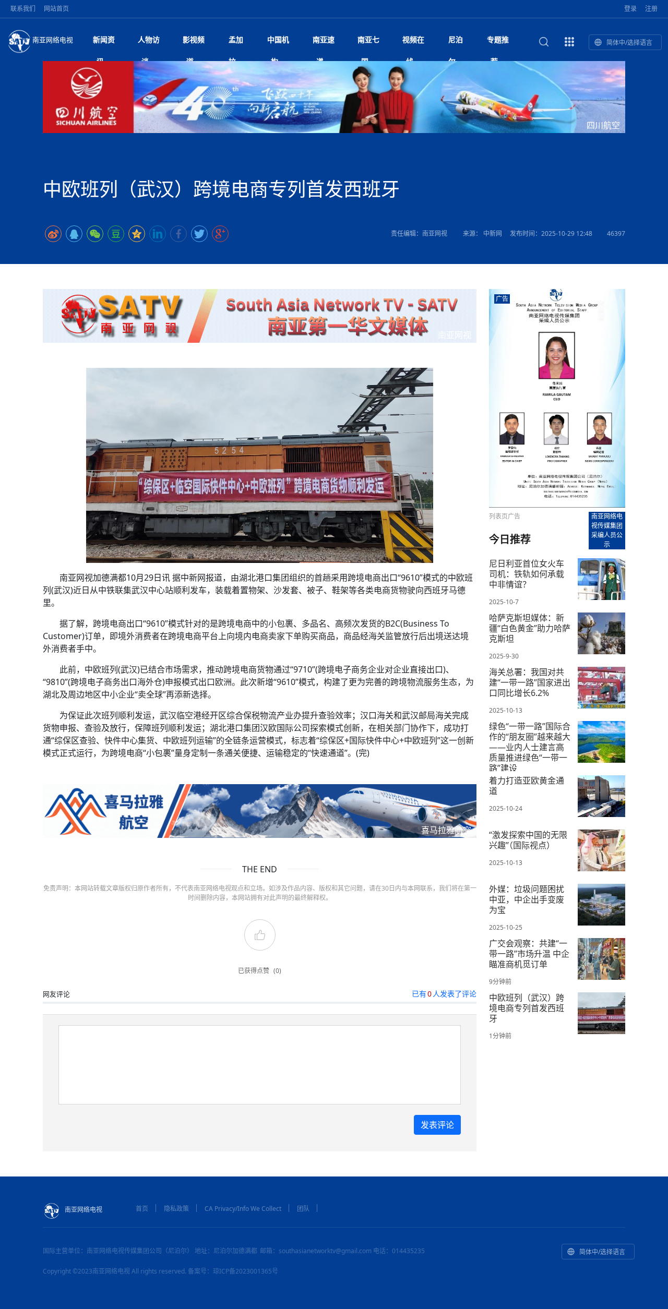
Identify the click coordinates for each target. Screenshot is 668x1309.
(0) (277, 970)
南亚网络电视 (52, 39)
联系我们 (22, 8)
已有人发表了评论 (444, 994)
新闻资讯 (104, 42)
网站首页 (56, 8)
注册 (651, 8)
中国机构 (278, 42)
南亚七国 (368, 42)
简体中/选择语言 (629, 42)
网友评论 (56, 994)
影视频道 (194, 42)
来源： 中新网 (482, 233)
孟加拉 (236, 42)
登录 (630, 8)
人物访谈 (149, 42)
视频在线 (413, 42)
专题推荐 (498, 42)
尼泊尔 (455, 42)
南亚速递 (324, 42)
